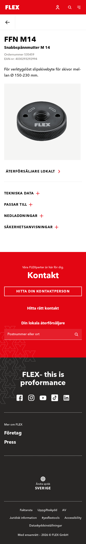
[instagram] (31, 398)
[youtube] (43, 398)
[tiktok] (55, 398)
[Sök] (69, 7)
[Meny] (78, 7)
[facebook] (19, 398)
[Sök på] (76, 334)
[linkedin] (66, 398)
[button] (22, 193)
